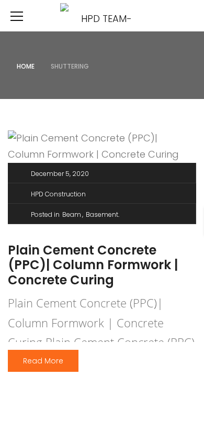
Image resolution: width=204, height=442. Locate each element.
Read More (43, 361)
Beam (71, 214)
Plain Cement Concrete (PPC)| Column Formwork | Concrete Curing (93, 265)
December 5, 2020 (60, 173)
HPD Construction (58, 194)
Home (26, 66)
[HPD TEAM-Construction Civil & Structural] (102, 15)
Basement (102, 214)
